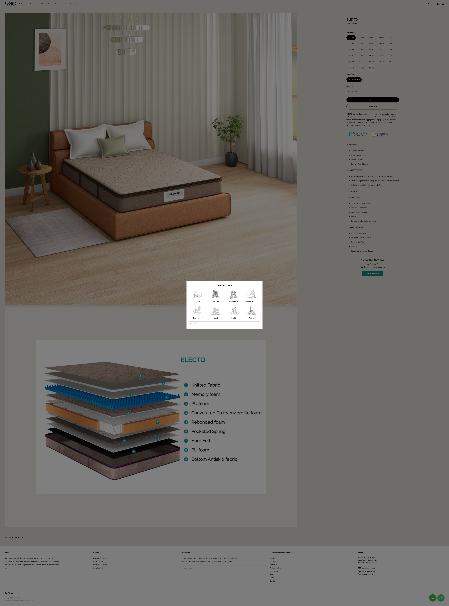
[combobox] (224, 323)
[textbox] (224, 324)
